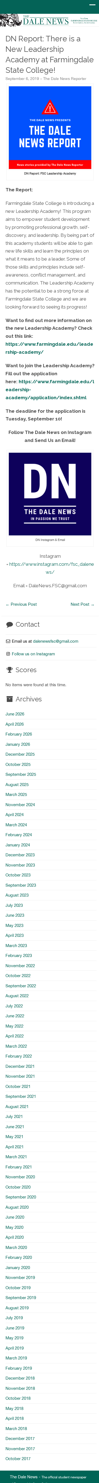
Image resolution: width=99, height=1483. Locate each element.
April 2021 (15, 1146)
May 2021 (14, 1136)
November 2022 (20, 965)
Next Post (83, 604)
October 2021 (18, 1086)
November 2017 (20, 1448)
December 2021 (20, 1066)
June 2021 (15, 1126)
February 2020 (19, 1257)
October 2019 (18, 1287)
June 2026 (15, 714)
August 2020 (17, 1207)
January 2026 (18, 744)
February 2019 (19, 1368)
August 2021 (17, 1106)
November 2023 (20, 865)
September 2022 (21, 985)
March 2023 (16, 945)
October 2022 (18, 975)
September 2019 (21, 1297)
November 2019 (20, 1277)
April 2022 (15, 1036)
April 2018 (15, 1418)
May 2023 (14, 925)
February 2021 (19, 1167)
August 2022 (17, 995)
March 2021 (16, 1156)
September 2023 (21, 885)
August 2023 (17, 895)
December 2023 (20, 854)
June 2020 (15, 1217)
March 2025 (16, 794)
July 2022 (14, 1006)
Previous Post (21, 604)
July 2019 (14, 1317)
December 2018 (20, 1378)
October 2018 (18, 1398)
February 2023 (19, 955)
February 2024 (19, 834)
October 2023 (18, 875)
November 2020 (20, 1176)
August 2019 (17, 1307)
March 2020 (16, 1247)
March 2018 (16, 1428)
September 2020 (21, 1197)
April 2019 (15, 1348)
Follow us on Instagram (33, 653)
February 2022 (19, 1056)
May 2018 (14, 1408)
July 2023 (14, 905)
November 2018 (20, 1388)
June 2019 (15, 1328)
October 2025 (18, 764)
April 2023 (15, 935)
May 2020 (14, 1227)
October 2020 (18, 1187)
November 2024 (20, 804)
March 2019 (16, 1358)
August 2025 (17, 784)
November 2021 (20, 1076)
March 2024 (16, 824)
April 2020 (15, 1237)
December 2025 (20, 754)
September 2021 (21, 1096)
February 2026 (19, 734)
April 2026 (15, 724)
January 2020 (18, 1267)
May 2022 (14, 1026)
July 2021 (14, 1116)
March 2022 (16, 1046)
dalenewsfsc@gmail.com (55, 641)
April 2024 (15, 814)
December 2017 (20, 1438)
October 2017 (18, 1458)
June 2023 (15, 915)
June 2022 (15, 1015)
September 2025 (21, 774)
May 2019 (14, 1337)
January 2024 (18, 845)
